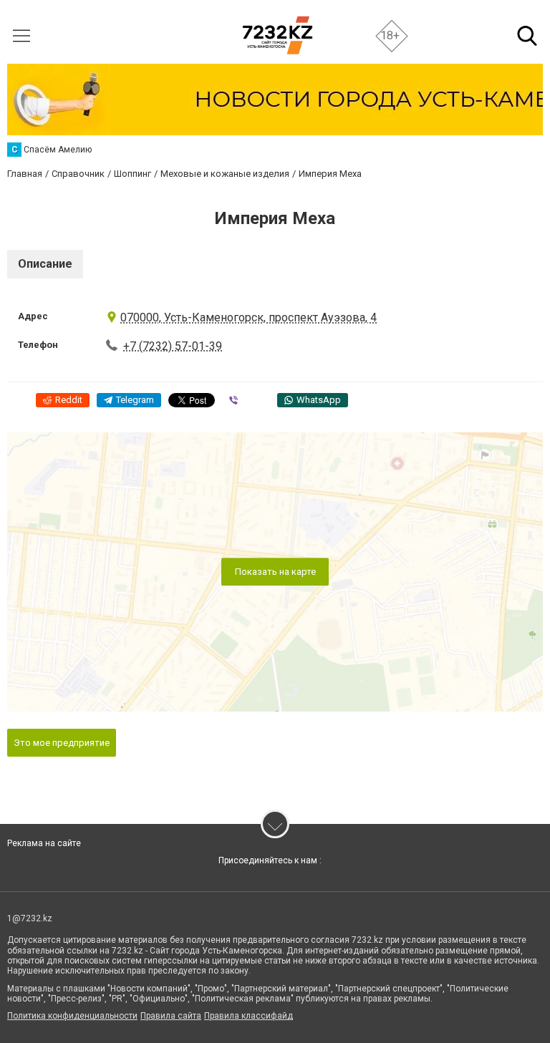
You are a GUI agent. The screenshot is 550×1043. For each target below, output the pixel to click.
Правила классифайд (248, 1016)
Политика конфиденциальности (72, 1016)
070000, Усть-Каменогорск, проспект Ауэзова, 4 (248, 317)
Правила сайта (170, 1016)
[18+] (277, 35)
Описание (45, 264)
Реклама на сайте (44, 843)
